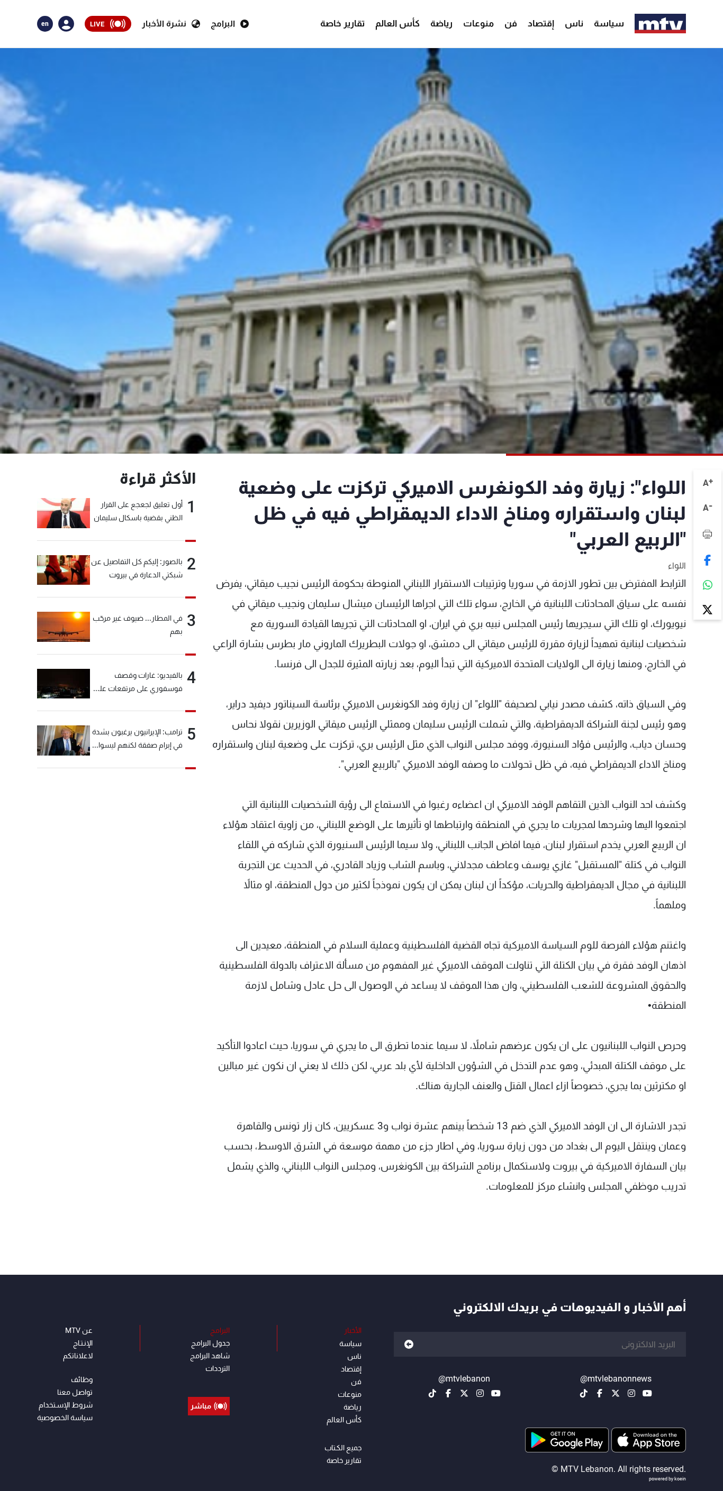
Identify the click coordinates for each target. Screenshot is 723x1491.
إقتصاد (541, 23)
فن (510, 23)
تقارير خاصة (342, 23)
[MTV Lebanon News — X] (615, 1393)
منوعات (478, 23)
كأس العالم (397, 23)
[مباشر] (209, 1382)
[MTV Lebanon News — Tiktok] (584, 1393)
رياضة (441, 23)
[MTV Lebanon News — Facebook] (600, 1393)
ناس (574, 23)
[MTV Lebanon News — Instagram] (631, 1393)
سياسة (609, 23)
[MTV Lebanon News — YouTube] (647, 1393)
